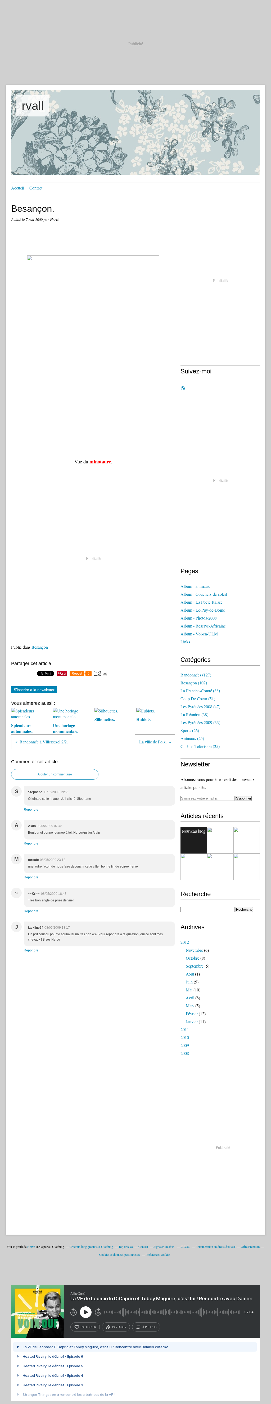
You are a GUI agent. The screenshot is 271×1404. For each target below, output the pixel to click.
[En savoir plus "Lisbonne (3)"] (220, 840)
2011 (184, 1029)
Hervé (31, 1246)
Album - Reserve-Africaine (203, 626)
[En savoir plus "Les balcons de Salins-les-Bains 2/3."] (246, 867)
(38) (194, 714)
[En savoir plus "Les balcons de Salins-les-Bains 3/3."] (220, 867)
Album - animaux (195, 586)
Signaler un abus (164, 1246)
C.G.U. (185, 1246)
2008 (184, 1053)
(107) (193, 682)
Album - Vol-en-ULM (199, 633)
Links (185, 641)
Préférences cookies (158, 1254)
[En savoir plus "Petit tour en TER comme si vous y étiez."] (246, 840)
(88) (200, 690)
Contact (35, 188)
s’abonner (88, 1327)
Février (192, 1013)
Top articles (126, 1246)
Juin (189, 982)
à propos (149, 1327)
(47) (200, 706)
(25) (192, 738)
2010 (184, 1037)
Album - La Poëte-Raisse (201, 602)
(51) (197, 698)
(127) (195, 675)
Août (190, 974)
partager (119, 1327)
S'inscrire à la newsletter (34, 690)
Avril (190, 997)
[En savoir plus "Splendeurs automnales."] (193, 867)
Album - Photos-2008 (198, 618)
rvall (33, 105)
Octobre (192, 958)
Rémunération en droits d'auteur (215, 1246)
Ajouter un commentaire (55, 774)
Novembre (194, 950)
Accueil (17, 188)
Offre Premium (250, 1246)
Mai (189, 989)
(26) (189, 730)
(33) (200, 722)
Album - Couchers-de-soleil (203, 594)
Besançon (39, 647)
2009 (184, 1045)
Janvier (192, 1021)
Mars (190, 1005)
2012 (184, 942)
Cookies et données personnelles (119, 1254)
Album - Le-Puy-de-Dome (202, 610)
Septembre (195, 966)
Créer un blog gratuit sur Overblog (91, 1246)
